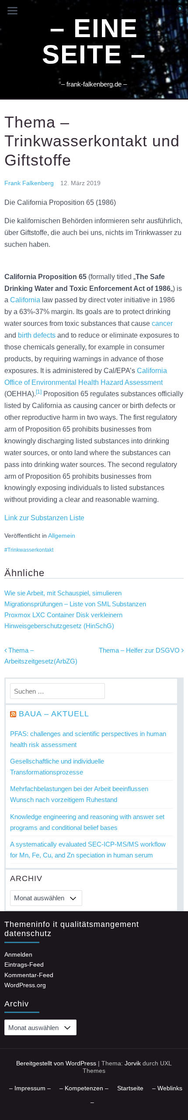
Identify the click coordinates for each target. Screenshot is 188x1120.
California (25, 300)
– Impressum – (30, 1088)
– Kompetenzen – (83, 1088)
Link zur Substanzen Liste (44, 518)
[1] (39, 392)
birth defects (37, 335)
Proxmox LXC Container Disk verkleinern (63, 615)
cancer (162, 323)
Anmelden (18, 954)
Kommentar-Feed (28, 974)
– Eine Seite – (94, 41)
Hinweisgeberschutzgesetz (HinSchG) (59, 625)
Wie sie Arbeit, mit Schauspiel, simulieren (63, 593)
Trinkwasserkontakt (30, 550)
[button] (180, 10)
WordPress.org (25, 985)
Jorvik (133, 1063)
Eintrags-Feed (24, 964)
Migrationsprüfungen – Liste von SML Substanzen (75, 604)
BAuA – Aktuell (54, 713)
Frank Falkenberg (29, 183)
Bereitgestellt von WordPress (56, 1063)
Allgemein (61, 535)
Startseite (130, 1088)
